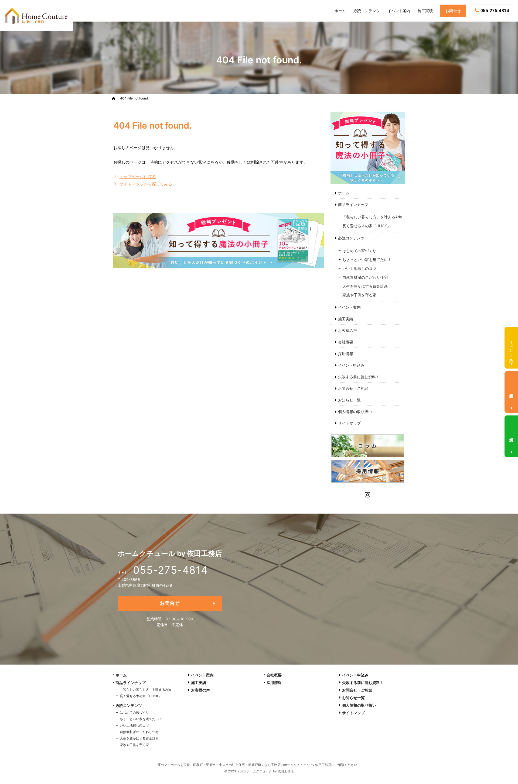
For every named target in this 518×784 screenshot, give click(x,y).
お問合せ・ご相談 (353, 388)
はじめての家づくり (359, 250)
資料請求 (511, 435)
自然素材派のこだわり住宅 (365, 277)
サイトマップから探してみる (146, 184)
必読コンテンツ (351, 238)
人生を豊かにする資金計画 (365, 286)
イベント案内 (349, 307)
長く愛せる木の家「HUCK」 (366, 225)
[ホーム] (113, 98)
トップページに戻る (138, 176)
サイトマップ (349, 423)
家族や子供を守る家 (359, 295)
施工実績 (345, 319)
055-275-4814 (170, 570)
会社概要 (345, 342)
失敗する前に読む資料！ (359, 376)
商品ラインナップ (353, 204)
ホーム (343, 193)
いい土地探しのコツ (359, 268)
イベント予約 (511, 347)
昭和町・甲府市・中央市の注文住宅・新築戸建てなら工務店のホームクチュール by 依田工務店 (262, 765)
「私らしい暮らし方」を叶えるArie (372, 217)
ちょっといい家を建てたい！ (366, 259)
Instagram (368, 494)
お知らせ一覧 (349, 400)
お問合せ (170, 603)
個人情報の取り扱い (355, 411)
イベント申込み (351, 365)
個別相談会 (511, 391)
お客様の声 (347, 330)
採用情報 (345, 353)
